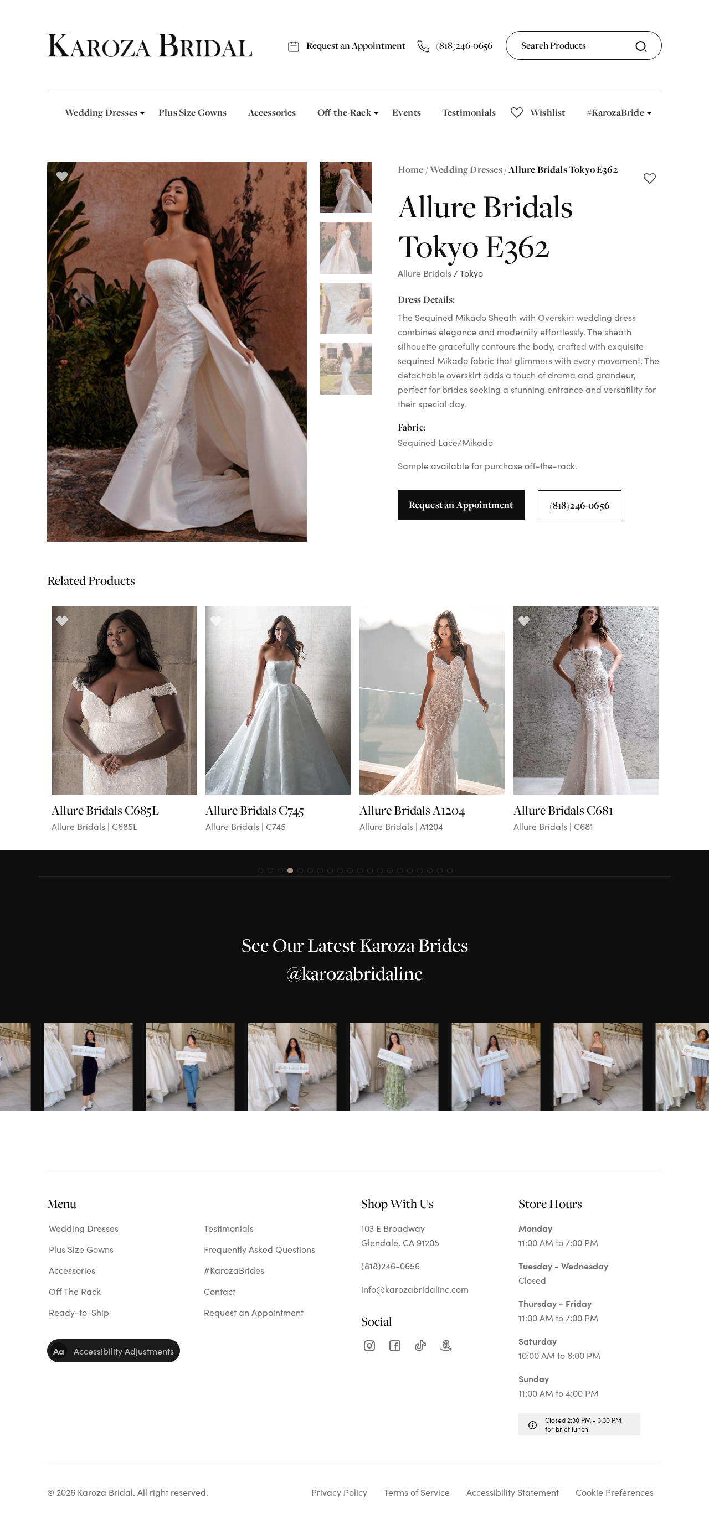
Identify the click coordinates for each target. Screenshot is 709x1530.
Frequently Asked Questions (259, 1249)
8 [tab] (330, 870)
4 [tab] (290, 870)
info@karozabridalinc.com (415, 1289)
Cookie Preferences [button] (615, 1492)
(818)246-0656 (463, 45)
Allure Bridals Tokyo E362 (563, 169)
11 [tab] (360, 870)
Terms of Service (417, 1492)
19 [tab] (440, 870)
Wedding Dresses (101, 112)
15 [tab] (400, 870)
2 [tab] (270, 870)
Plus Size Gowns (192, 112)
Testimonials (469, 112)
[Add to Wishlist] (649, 179)
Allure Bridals (424, 273)
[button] (113, 1350)
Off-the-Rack (344, 112)
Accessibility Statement (512, 1492)
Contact (219, 1291)
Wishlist (547, 112)
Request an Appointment (355, 45)
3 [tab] (280, 870)
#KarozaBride (615, 112)
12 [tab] (370, 870)
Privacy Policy (339, 1492)
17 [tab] (420, 870)
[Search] (641, 46)
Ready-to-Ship (79, 1312)
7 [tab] (320, 870)
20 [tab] (450, 870)
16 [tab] (410, 870)
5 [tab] (300, 870)
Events (406, 112)
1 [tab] (260, 870)
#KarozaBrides (234, 1270)
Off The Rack (75, 1291)
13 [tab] (380, 870)
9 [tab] (340, 870)
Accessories (272, 112)
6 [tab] (310, 870)
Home (411, 169)
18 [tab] (430, 870)
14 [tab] (390, 870)
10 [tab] (350, 870)
